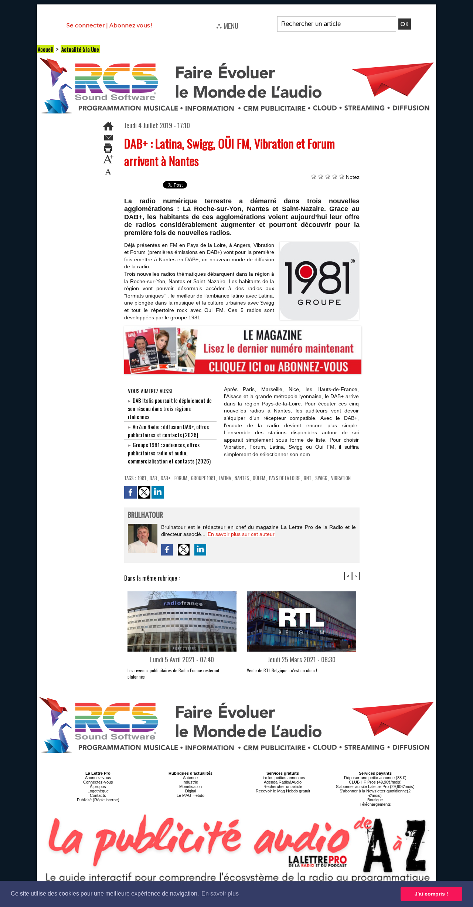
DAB (153, 478)
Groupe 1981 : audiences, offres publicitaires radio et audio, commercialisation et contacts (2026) (169, 453)
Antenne (190, 777)
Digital (190, 791)
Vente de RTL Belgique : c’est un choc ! (282, 670)
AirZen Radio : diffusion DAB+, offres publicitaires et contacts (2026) (168, 430)
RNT (308, 478)
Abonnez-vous (98, 777)
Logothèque (98, 791)
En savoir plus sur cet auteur (241, 534)
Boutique (375, 800)
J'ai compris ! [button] (431, 894)
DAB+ (166, 478)
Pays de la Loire (284, 478)
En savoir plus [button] (220, 893)
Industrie (190, 782)
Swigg (321, 478)
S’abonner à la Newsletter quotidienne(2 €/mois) (375, 793)
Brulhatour (145, 515)
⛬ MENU (227, 25)
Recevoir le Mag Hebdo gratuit (283, 791)
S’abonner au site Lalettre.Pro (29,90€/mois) (375, 786)
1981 (142, 478)
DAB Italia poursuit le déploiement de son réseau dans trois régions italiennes (170, 408)
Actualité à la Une (80, 49)
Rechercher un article (282, 786)
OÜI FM (259, 478)
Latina (225, 478)
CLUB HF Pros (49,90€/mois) (375, 782)
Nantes (242, 478)
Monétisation (190, 786)
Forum (180, 478)
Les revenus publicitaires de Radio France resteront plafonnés (173, 673)
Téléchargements (375, 804)
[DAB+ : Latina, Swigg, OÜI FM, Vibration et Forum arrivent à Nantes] (319, 244)
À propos (98, 786)
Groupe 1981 (203, 478)
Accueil (45, 49)
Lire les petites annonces (283, 777)
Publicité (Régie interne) (98, 800)
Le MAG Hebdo (190, 795)
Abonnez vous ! (130, 25)
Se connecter (86, 25)
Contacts (98, 795)
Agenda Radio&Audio (283, 782)
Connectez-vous (98, 782)
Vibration (341, 478)
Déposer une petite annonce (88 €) (375, 777)
